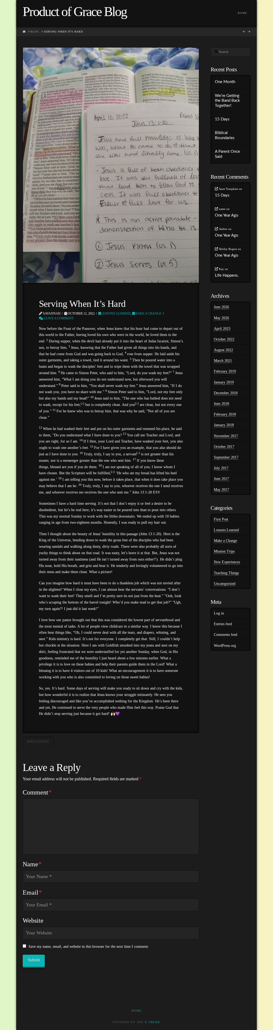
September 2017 (226, 457)
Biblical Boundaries (225, 135)
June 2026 (221, 307)
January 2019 (224, 382)
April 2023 (222, 329)
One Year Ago (226, 215)
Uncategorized (224, 584)
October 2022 (224, 339)
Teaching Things (226, 573)
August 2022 (223, 350)
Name (32, 864)
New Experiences (227, 562)
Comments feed (225, 635)
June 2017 (221, 479)
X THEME (152, 1022)
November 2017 (226, 436)
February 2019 (225, 371)
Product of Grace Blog (75, 11)
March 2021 (223, 361)
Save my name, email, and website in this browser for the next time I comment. (89, 947)
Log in (219, 613)
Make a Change (148, 313)
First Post (221, 519)
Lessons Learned (116, 313)
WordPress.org (225, 646)
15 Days (222, 119)
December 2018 (226, 393)
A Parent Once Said (227, 154)
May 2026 (221, 318)
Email (32, 892)
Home (137, 1010)
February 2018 (225, 414)
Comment (37, 792)
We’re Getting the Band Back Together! (227, 101)
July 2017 (221, 468)
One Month (225, 82)
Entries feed (223, 624)
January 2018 (224, 425)
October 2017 (224, 447)
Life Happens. (227, 275)
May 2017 (221, 490)
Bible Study (38, 741)
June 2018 (221, 404)
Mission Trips (224, 551)
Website (33, 920)
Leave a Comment (58, 318)
